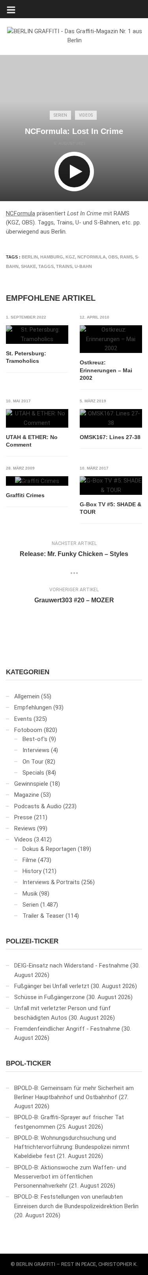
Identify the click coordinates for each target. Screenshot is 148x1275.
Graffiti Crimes (25, 495)
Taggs (46, 266)
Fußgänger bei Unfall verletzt (51, 986)
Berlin (30, 257)
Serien (60, 115)
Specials (33, 772)
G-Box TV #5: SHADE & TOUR (110, 508)
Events (23, 718)
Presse (23, 817)
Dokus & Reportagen (49, 849)
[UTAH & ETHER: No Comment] (37, 418)
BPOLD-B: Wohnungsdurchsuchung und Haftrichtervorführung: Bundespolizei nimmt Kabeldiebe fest (71, 1147)
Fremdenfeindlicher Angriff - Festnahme (67, 1028)
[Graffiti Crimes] (37, 481)
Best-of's (34, 739)
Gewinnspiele (31, 783)
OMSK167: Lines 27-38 (110, 437)
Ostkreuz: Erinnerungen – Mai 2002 (106, 370)
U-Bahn (83, 266)
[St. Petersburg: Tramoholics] (37, 334)
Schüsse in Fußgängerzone (49, 997)
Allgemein (26, 696)
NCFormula (20, 213)
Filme (29, 860)
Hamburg (51, 257)
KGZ (70, 257)
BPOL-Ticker (28, 1063)
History (31, 871)
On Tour (32, 761)
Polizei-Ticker (32, 941)
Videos (86, 115)
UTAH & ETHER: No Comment (32, 441)
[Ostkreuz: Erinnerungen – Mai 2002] (111, 339)
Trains (64, 266)
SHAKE (28, 266)
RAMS (126, 257)
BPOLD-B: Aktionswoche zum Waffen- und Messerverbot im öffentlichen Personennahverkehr (70, 1177)
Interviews (35, 750)
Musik (29, 893)
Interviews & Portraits (51, 882)
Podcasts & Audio (38, 806)
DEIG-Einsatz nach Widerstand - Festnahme (71, 965)
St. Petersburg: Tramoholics (26, 357)
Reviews (25, 828)
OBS (113, 257)
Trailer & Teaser (43, 915)
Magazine (26, 794)
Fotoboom (28, 730)
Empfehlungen (33, 707)
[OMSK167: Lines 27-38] (111, 418)
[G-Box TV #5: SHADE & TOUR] (111, 485)
